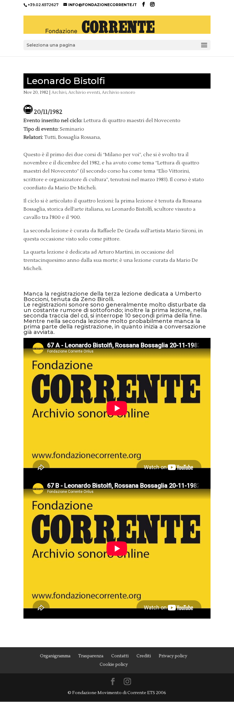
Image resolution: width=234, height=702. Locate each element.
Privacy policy (173, 656)
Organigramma (55, 656)
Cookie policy (114, 664)
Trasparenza (90, 656)
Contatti (120, 656)
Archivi (58, 92)
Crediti (143, 656)
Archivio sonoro (118, 92)
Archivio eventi (84, 92)
